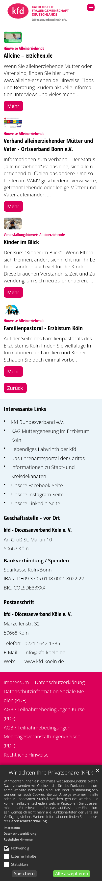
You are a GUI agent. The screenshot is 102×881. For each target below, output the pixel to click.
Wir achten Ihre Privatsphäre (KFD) (51, 772)
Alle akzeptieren (71, 873)
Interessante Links (25, 409)
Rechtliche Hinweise (18, 839)
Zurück (15, 387)
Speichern (24, 873)
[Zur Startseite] (38, 12)
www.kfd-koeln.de (44, 661)
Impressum (12, 828)
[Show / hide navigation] (91, 7)
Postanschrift (19, 602)
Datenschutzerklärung (28, 821)
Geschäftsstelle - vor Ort (32, 518)
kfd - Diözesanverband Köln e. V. (38, 529)
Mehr (13, 106)
